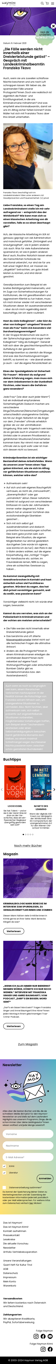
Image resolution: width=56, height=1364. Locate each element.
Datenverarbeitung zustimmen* (25, 1187)
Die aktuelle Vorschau (15, 1243)
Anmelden (45, 1178)
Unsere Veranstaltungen (17, 1260)
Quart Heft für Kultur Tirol (17, 1264)
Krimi (11, 1166)
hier (31, 1203)
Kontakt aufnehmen (14, 1231)
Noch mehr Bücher (28, 846)
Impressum (9, 1277)
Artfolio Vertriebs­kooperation (20, 1252)
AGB (5, 1269)
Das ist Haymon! (12, 1222)
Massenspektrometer (18, 639)
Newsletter (9, 1247)
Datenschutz (10, 1273)
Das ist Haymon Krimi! (16, 1226)
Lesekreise (9, 1239)
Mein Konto (9, 1281)
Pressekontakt (11, 1235)
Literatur (13, 1172)
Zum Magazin (28, 1044)
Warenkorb (9, 1285)
